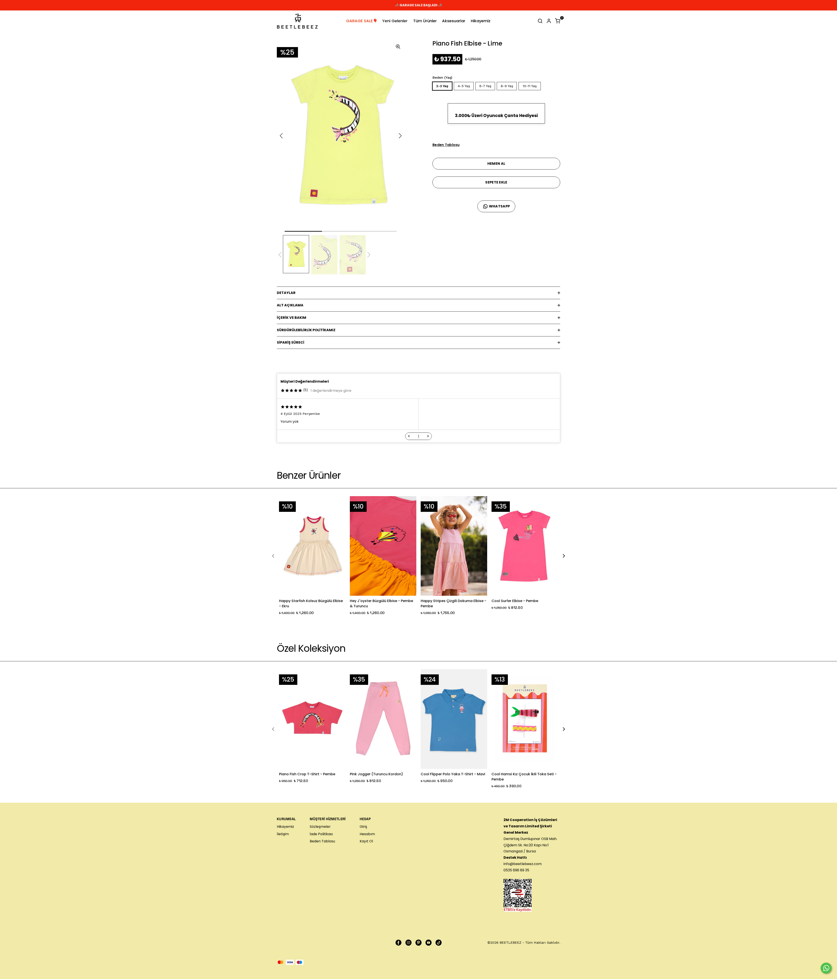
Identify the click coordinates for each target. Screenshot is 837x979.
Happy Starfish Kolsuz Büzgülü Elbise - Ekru (311, 603)
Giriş (363, 826)
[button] (408, 436)
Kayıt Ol (366, 841)
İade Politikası (321, 833)
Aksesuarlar (453, 21)
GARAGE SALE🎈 (362, 21)
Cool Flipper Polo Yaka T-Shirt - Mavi (453, 774)
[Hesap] (548, 21)
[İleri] (428, 436)
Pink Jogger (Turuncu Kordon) (376, 774)
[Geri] (408, 436)
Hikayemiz (480, 21)
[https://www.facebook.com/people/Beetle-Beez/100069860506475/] (398, 943)
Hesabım (367, 833)
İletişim (283, 833)
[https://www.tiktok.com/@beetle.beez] (439, 943)
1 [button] (418, 436)
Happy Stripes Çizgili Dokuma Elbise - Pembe (453, 603)
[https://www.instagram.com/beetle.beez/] (408, 943)
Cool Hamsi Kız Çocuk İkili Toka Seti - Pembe (524, 777)
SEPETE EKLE (496, 182)
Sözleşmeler (320, 826)
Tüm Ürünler (425, 21)
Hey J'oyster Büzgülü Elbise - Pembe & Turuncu (381, 603)
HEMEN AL (496, 163)
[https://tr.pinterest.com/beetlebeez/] (418, 943)
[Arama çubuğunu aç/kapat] (540, 21)
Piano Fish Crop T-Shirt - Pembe (307, 774)
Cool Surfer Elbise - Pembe (515, 600)
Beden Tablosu (322, 841)
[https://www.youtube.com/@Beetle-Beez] (428, 943)
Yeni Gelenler (395, 21)
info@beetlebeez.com (523, 863)
